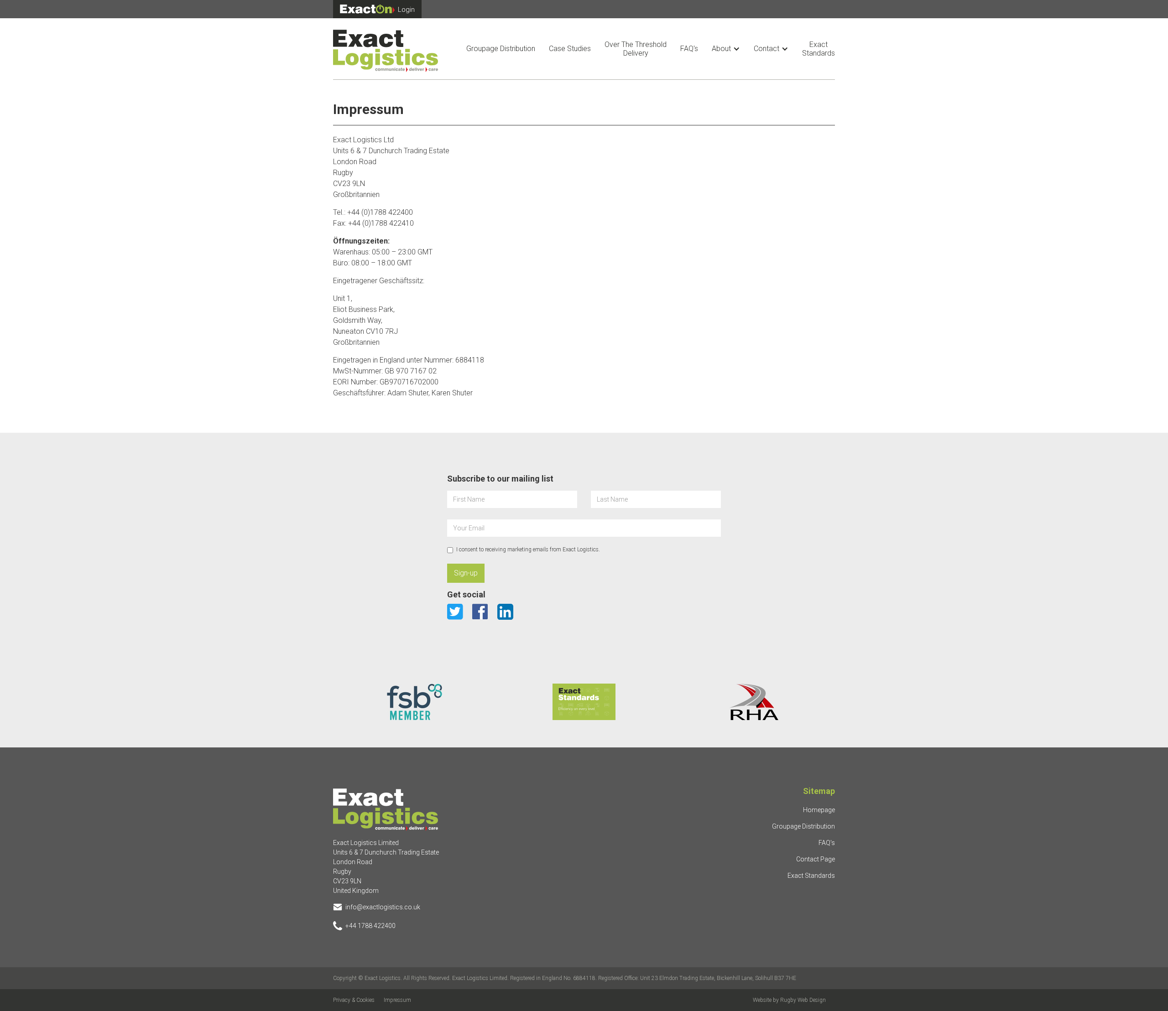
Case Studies (570, 48)
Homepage (819, 810)
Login (406, 9)
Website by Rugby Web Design (789, 1000)
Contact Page (815, 859)
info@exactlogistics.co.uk (382, 907)
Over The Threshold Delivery (636, 48)
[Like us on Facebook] (480, 612)
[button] (726, 48)
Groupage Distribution (500, 48)
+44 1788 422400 (370, 925)
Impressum (397, 1000)
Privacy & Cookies (354, 1000)
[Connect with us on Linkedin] (505, 612)
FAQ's (689, 48)
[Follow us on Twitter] (455, 612)
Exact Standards (818, 48)
